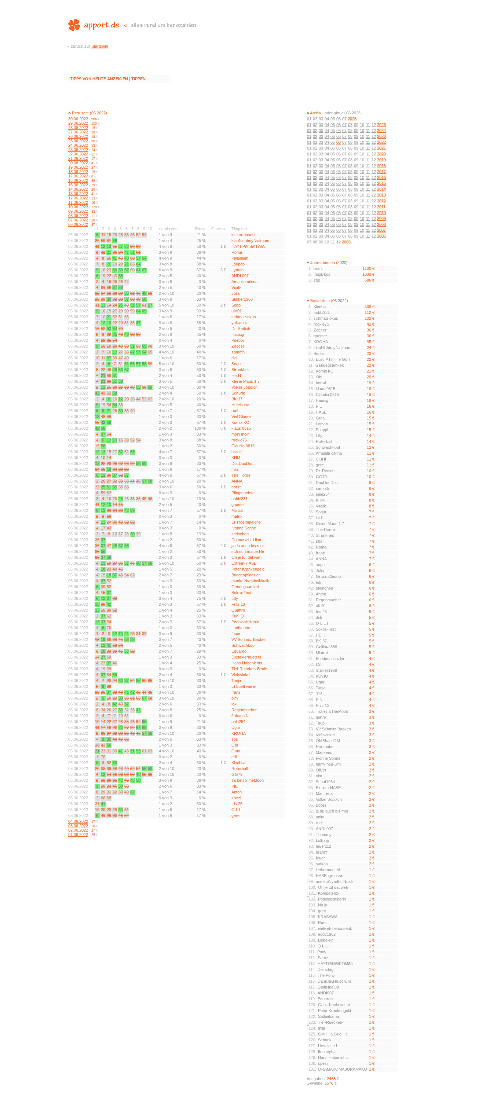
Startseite (99, 46)
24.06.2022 (78, 145)
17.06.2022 (78, 176)
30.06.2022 (78, 119)
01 (309, 119)
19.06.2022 (78, 167)
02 (315, 119)
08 (350, 124)
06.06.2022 (78, 224)
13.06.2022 (78, 193)
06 (338, 119)
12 (374, 124)
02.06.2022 (78, 830)
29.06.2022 (78, 123)
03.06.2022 (78, 826)
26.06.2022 (78, 136)
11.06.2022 (78, 202)
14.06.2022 (78, 189)
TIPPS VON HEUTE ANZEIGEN (99, 79)
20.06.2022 (78, 163)
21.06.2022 (78, 158)
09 (356, 124)
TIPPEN (138, 79)
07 (344, 119)
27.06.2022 (78, 132)
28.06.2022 (78, 127)
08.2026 (353, 113)
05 (332, 119)
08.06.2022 (78, 215)
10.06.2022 (78, 207)
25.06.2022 (78, 141)
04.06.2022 (78, 821)
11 (368, 124)
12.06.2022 (78, 198)
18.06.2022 (78, 171)
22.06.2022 (78, 154)
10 (362, 124)
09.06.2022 (78, 211)
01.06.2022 (78, 834)
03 (321, 119)
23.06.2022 (78, 149)
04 (327, 119)
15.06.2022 (78, 185)
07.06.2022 (78, 220)
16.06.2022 (78, 180)
